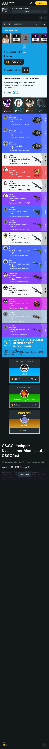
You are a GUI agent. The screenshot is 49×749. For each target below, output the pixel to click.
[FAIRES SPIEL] (45, 18)
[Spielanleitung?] (41, 18)
